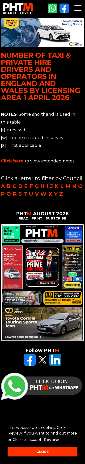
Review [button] (51, 439)
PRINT (37, 218)
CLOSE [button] (42, 452)
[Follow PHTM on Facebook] (64, 12)
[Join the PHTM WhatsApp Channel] (52, 12)
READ (24, 218)
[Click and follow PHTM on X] (42, 364)
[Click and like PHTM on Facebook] (30, 364)
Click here (12, 161)
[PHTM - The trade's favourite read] (18, 13)
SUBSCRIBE (56, 218)
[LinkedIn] (55, 364)
